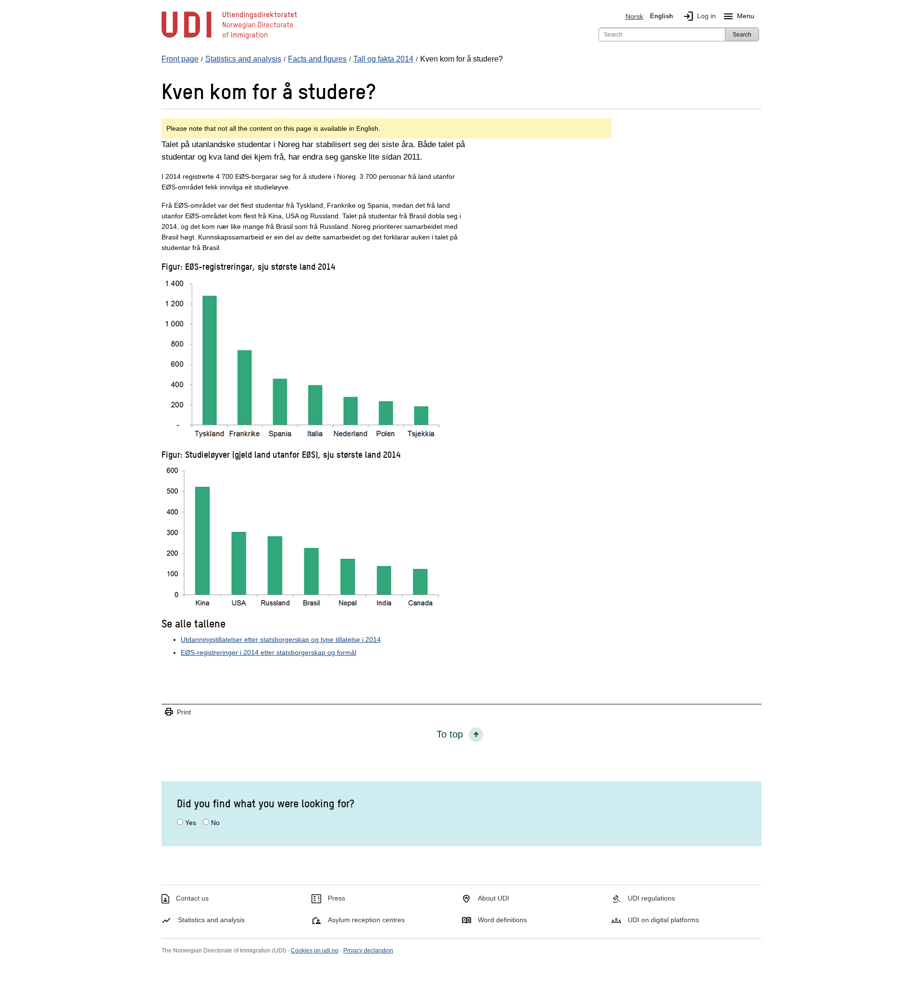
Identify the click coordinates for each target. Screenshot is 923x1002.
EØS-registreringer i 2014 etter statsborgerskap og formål (268, 652)
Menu (738, 16)
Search (742, 34)
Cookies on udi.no (314, 950)
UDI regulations (651, 898)
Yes (190, 823)
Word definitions (502, 920)
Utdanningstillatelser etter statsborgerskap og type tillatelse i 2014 (281, 639)
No (215, 823)
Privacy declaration (368, 950)
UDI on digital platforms (663, 920)
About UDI (493, 898)
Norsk (634, 16)
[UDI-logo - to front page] (229, 38)
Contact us (192, 898)
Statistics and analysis (211, 920)
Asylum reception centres (366, 920)
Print (177, 712)
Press (336, 898)
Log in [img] (699, 16)
